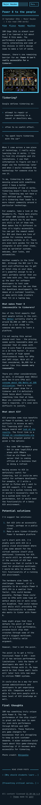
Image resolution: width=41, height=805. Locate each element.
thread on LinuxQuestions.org (18, 435)
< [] (20, 775)
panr (31, 797)
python (31, 25)
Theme (16, 797)
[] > (20, 783)
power (22, 25)
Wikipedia (23, 755)
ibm (5, 25)
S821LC (10, 319)
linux (13, 25)
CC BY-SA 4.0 (33, 794)
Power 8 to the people (19, 12)
